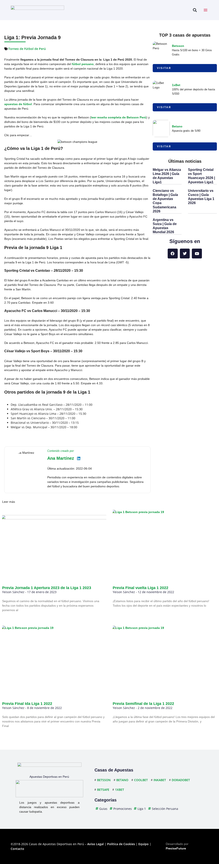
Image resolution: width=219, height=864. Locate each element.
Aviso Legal (95, 844)
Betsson (178, 46)
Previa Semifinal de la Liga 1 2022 (143, 703)
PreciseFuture (176, 848)
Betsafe (103, 790)
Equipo (143, 844)
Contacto (17, 849)
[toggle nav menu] (206, 10)
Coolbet (141, 780)
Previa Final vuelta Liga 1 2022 (140, 588)
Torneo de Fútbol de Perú (27, 49)
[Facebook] (173, 254)
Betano (177, 126)
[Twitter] (185, 254)
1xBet (176, 85)
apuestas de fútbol (18, 104)
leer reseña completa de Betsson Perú (118, 117)
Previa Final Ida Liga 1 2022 (27, 703)
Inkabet (160, 780)
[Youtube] (197, 254)
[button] (194, 10)
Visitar (164, 68)
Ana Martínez (60, 458)
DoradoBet (181, 780)
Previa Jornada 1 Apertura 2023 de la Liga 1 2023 (46, 588)
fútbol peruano (83, 64)
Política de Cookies (121, 844)
